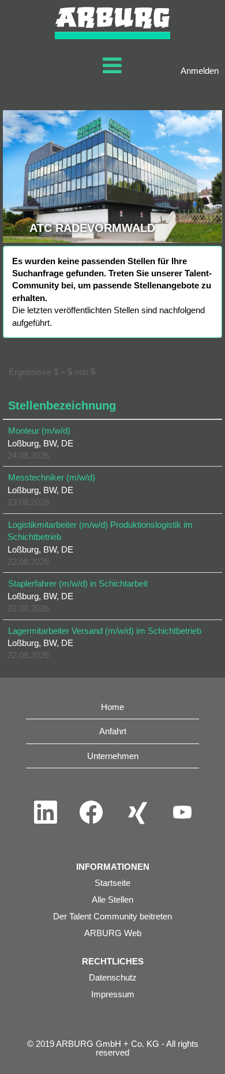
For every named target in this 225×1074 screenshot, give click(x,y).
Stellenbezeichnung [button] (62, 405)
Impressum (112, 994)
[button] (112, 65)
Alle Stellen (112, 899)
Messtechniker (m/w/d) (51, 477)
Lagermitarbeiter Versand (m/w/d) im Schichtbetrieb (104, 631)
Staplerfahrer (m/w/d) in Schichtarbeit (78, 583)
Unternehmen (112, 756)
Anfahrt (112, 731)
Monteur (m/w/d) (39, 430)
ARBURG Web (112, 933)
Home (112, 707)
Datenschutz (113, 977)
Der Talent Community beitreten (112, 916)
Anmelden (200, 71)
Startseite (112, 883)
